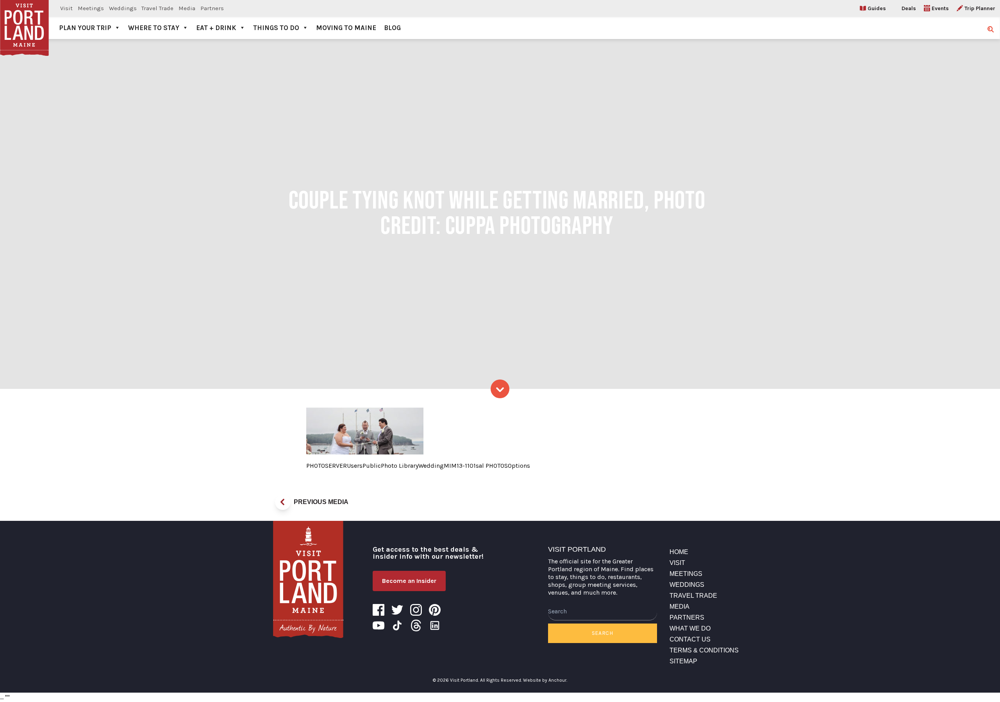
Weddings (123, 8)
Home (679, 552)
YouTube (378, 625)
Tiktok (397, 625)
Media (187, 8)
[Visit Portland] (24, 19)
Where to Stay (153, 28)
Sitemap (683, 661)
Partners (212, 8)
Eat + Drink (216, 28)
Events (940, 8)
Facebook (378, 610)
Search (602, 633)
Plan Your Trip (85, 28)
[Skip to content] (500, 389)
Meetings (91, 8)
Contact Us (690, 639)
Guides (877, 8)
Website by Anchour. (545, 680)
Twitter (397, 610)
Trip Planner (979, 8)
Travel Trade (157, 8)
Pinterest (435, 610)
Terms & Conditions (704, 650)
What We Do (690, 628)
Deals (909, 8)
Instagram (416, 610)
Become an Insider (409, 580)
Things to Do (276, 28)
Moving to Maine (346, 28)
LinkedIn (435, 625)
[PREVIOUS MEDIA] (283, 502)
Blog (392, 28)
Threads (416, 625)
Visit (66, 8)
